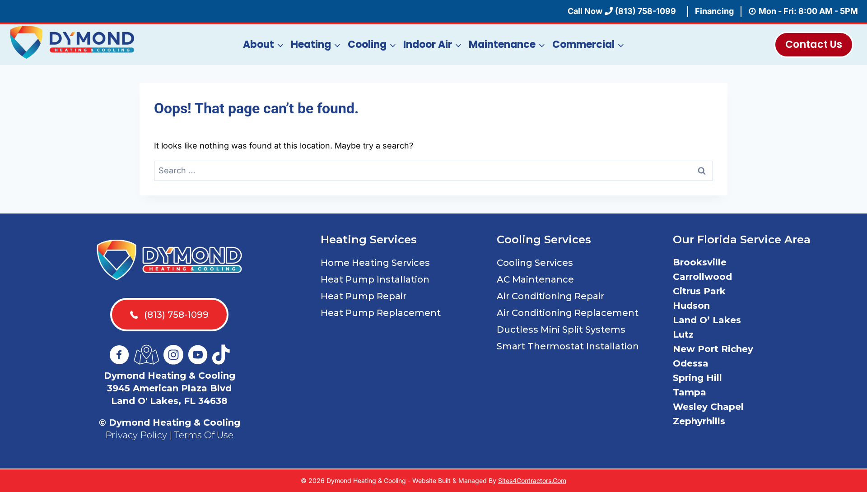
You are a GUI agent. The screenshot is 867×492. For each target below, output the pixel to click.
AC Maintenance (535, 279)
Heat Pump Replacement (381, 312)
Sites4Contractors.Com (532, 480)
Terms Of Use (203, 435)
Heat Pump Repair (363, 296)
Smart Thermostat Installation (568, 346)
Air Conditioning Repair (550, 296)
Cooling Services (535, 262)
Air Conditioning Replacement (568, 312)
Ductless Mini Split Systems (561, 329)
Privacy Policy (136, 435)
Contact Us (813, 44)
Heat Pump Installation (375, 279)
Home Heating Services (375, 262)
